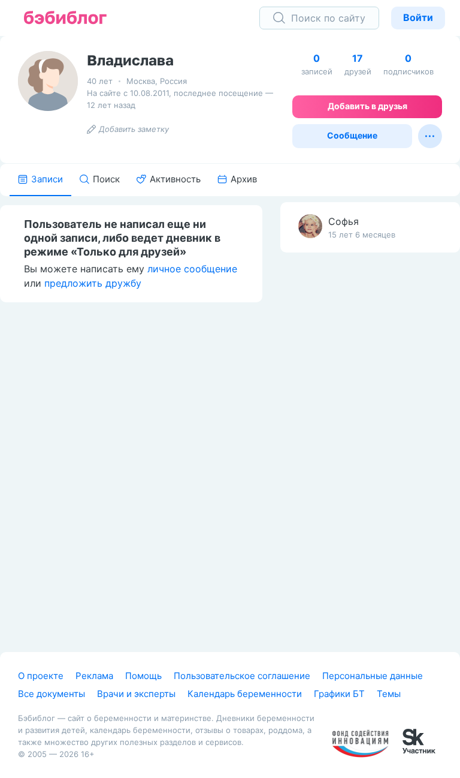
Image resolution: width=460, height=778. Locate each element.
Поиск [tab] (106, 179)
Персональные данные (372, 675)
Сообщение (352, 135)
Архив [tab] (244, 179)
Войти (418, 17)
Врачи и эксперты (136, 693)
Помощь (143, 675)
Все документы (51, 693)
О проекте (40, 675)
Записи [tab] (47, 179)
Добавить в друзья (367, 106)
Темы (389, 693)
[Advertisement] (370, 450)
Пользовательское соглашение (242, 675)
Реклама (94, 675)
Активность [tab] (175, 179)
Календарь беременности (244, 693)
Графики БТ (339, 693)
